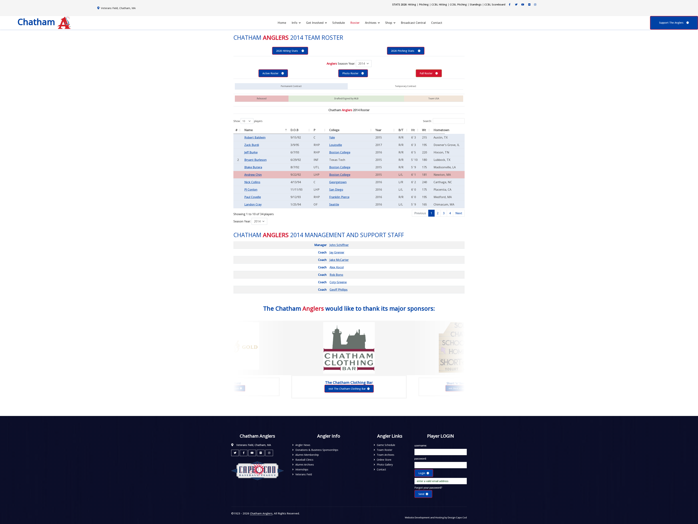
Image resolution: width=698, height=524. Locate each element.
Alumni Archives (304, 464)
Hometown (439, 130)
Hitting (412, 4)
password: (420, 458)
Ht (413, 130)
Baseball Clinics (304, 459)
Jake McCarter (339, 260)
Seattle (334, 204)
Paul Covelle (252, 197)
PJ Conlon (250, 190)
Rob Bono (336, 275)
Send (421, 494)
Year (378, 130)
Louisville (335, 145)
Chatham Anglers (261, 513)
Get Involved (315, 23)
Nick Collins (252, 182)
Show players (247, 121)
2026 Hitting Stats (287, 50)
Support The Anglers (671, 22)
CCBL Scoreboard (494, 4)
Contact (436, 23)
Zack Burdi (251, 145)
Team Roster (384, 450)
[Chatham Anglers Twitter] (516, 4)
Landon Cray (253, 204)
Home (282, 23)
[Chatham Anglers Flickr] (529, 4)
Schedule (338, 23)
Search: (427, 121)
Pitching (424, 4)
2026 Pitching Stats (403, 50)
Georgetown (338, 182)
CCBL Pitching (458, 4)
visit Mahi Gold (232, 388)
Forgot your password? (428, 487)
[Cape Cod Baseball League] (257, 470)
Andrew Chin (253, 175)
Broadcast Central (413, 23)
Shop (388, 23)
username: (420, 445)
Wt (424, 130)
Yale (332, 137)
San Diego (336, 190)
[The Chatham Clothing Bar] (349, 348)
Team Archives (385, 454)
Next (458, 213)
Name (248, 130)
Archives (370, 23)
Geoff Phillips (339, 290)
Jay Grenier (337, 252)
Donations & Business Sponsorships (316, 450)
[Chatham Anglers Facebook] (510, 4)
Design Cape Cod (457, 517)
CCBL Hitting (439, 4)
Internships (301, 469)
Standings (476, 4)
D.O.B (294, 130)
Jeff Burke (251, 152)
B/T (401, 130)
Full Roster (426, 73)
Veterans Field (303, 474)
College (334, 130)
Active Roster (270, 73)
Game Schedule (386, 445)
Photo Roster (350, 73)
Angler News (302, 445)
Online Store (384, 459)
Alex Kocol (337, 267)
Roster (355, 23)
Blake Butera (253, 167)
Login (421, 473)
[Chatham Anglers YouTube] (252, 453)
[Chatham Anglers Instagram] (535, 4)
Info (294, 23)
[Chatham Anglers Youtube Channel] (523, 4)
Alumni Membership (307, 454)
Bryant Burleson (255, 160)
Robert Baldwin (255, 137)
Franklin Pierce (339, 197)
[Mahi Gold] (233, 346)
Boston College (339, 152)
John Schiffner (339, 245)
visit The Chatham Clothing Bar (347, 388)
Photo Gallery (385, 464)
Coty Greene (338, 282)
